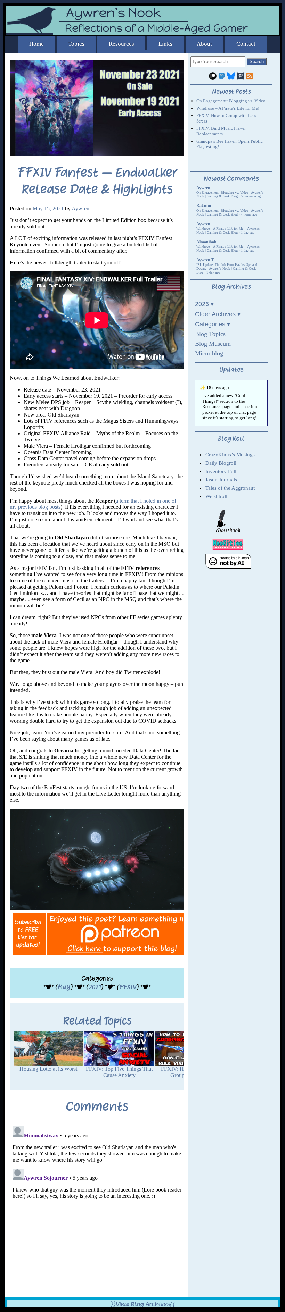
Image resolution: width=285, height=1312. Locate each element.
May (64, 987)
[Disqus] (97, 1210)
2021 (95, 987)
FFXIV (127, 987)
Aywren (80, 208)
